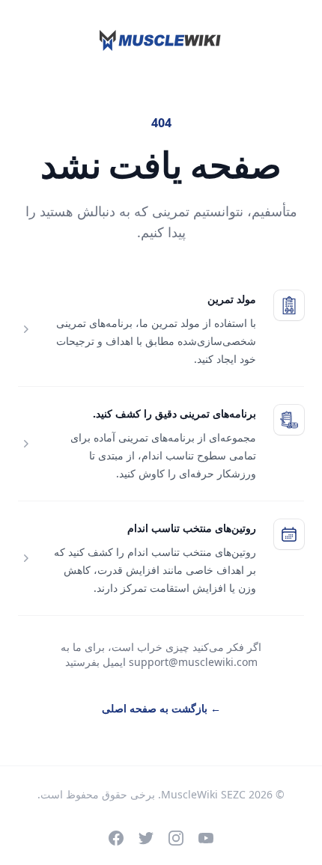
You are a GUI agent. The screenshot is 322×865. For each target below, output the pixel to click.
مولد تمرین (231, 299)
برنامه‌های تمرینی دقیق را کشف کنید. (174, 413)
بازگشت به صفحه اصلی (161, 708)
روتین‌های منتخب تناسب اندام (191, 528)
